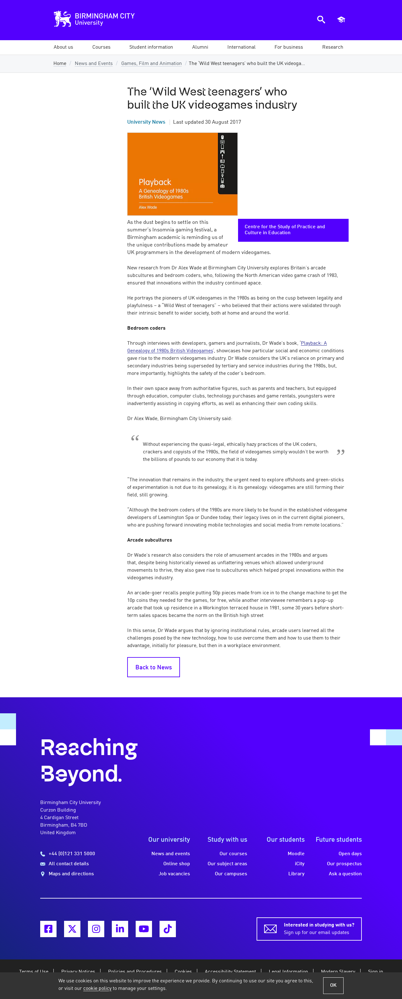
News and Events (94, 63)
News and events (170, 853)
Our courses (233, 853)
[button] (63, 47)
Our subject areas (227, 864)
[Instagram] (96, 929)
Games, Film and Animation (151, 63)
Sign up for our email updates (319, 929)
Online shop (176, 864)
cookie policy (97, 988)
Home (59, 63)
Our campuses (231, 874)
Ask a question (345, 874)
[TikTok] (168, 929)
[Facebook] (48, 929)
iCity (300, 864)
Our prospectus (344, 864)
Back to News (153, 668)
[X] (72, 929)
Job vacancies (174, 874)
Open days (350, 853)
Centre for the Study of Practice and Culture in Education (285, 229)
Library (296, 874)
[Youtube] (144, 929)
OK (333, 985)
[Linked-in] (120, 929)
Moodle (296, 853)
